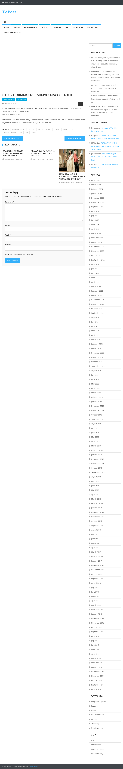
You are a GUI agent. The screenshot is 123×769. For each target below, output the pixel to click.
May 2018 (95, 490)
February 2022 (97, 291)
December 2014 (97, 671)
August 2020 (96, 370)
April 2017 (95, 547)
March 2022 (96, 286)
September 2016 (98, 578)
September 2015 (98, 632)
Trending (57, 27)
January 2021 (96, 348)
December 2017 (97, 512)
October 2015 (96, 627)
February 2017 (97, 556)
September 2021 (98, 313)
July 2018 (94, 481)
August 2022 (96, 264)
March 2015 (96, 658)
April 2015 (95, 654)
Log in (93, 740)
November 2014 (97, 676)
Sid (27, 132)
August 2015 (96, 636)
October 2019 (96, 415)
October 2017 (96, 521)
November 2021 (97, 304)
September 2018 (98, 472)
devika (40, 129)
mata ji (48, 129)
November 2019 (97, 410)
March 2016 (96, 605)
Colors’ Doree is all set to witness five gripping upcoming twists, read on (105, 99)
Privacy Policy (93, 27)
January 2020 (96, 401)
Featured (45, 27)
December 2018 (97, 459)
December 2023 (97, 198)
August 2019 (96, 424)
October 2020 (96, 362)
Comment (9, 202)
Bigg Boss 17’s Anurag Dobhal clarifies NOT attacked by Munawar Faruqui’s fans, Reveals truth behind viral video (105, 76)
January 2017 (96, 561)
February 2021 (97, 344)
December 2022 (97, 246)
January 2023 (96, 242)
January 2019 (96, 455)
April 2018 (95, 494)
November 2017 (97, 516)
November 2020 (97, 357)
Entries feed (96, 745)
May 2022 (95, 277)
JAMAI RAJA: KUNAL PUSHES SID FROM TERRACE (14, 138)
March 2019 (96, 446)
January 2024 (96, 193)
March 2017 (96, 552)
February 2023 (97, 238)
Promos (16, 27)
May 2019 (95, 437)
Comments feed (97, 749)
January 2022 (96, 295)
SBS (21, 132)
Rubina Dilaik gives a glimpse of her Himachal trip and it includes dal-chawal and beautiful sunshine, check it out (105, 62)
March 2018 (96, 499)
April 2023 (95, 229)
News (67, 27)
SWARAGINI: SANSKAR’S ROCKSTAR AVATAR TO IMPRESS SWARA (13, 153)
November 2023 (97, 202)
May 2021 (95, 331)
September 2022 (98, 260)
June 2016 (95, 592)
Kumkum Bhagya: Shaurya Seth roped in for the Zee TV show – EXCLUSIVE (104, 88)
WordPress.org (97, 753)
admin (19, 159)
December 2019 (97, 406)
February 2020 (97, 397)
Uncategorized (21, 99)
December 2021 (97, 300)
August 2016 (96, 583)
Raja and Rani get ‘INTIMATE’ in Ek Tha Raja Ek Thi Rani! (104, 157)
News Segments (30, 27)
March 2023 (96, 233)
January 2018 (96, 508)
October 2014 (96, 680)
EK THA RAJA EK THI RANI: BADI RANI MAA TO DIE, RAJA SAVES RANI (105, 146)
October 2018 (96, 468)
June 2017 (95, 539)
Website (8, 245)
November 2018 (97, 463)
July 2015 (94, 640)
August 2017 (96, 530)
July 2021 (94, 322)
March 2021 (96, 339)
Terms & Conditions (12, 32)
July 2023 (94, 216)
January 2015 (96, 667)
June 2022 (95, 273)
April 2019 (95, 441)
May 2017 (95, 543)
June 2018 (95, 486)
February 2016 (97, 609)
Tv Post (9, 11)
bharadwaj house (18, 129)
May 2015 (95, 649)
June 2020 (95, 379)
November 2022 (97, 251)
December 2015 (97, 618)
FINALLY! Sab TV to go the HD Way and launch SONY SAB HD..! (43, 153)
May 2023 (95, 224)
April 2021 (95, 335)
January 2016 (96, 614)
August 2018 (96, 477)
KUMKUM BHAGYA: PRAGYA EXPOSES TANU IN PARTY (75, 138)
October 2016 (96, 574)
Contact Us (78, 27)
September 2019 (98, 419)
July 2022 (94, 269)
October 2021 (96, 308)
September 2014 (98, 685)
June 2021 (95, 326)
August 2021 (96, 317)
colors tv (31, 129)
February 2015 (97, 663)
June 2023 (95, 220)
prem (65, 129)
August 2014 (96, 689)
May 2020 (95, 384)
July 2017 (94, 534)
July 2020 (94, 375)
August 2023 (96, 211)
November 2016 (97, 570)
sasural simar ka (10, 132)
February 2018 (97, 503)
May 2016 (95, 596)
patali (57, 129)
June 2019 (95, 432)
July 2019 (94, 428)
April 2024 (95, 180)
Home (6, 27)
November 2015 (97, 623)
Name (8, 225)
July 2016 (94, 587)
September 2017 (98, 525)
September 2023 (98, 207)
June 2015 (95, 645)
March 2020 (96, 393)
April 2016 (95, 601)
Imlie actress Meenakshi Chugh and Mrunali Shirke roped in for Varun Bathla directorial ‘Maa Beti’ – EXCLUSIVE (105, 111)
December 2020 (97, 353)
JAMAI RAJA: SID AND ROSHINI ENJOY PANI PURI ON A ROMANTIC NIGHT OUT (72, 176)
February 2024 (97, 189)
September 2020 (98, 366)
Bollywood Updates (99, 701)
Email (8, 235)
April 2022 (95, 282)
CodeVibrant (33, 767)
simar (34, 132)
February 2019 (97, 450)
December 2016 (97, 565)
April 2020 (95, 388)
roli (72, 129)
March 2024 (96, 185)
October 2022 (96, 255)
